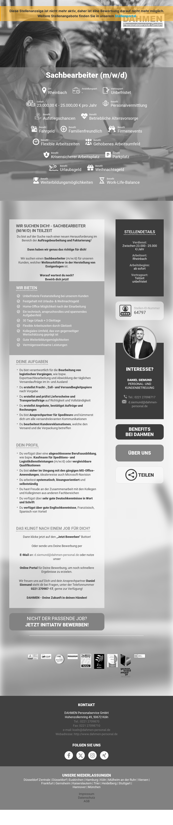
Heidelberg (109, 783)
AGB (87, 801)
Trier (97, 783)
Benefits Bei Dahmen (140, 431)
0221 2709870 (89, 721)
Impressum (86, 794)
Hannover (79, 787)
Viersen (143, 779)
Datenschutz (86, 797)
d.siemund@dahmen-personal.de (56, 555)
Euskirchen (76, 779)
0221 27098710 (89, 725)
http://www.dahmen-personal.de (96, 734)
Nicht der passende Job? (57, 621)
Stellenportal (125, 16)
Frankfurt (47, 783)
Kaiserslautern (82, 783)
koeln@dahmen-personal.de (91, 730)
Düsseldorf (59, 779)
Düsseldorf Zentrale (37, 779)
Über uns (139, 453)
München (94, 787)
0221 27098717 (144, 397)
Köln (103, 779)
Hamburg (91, 779)
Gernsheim (63, 783)
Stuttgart (125, 783)
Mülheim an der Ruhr (122, 779)
